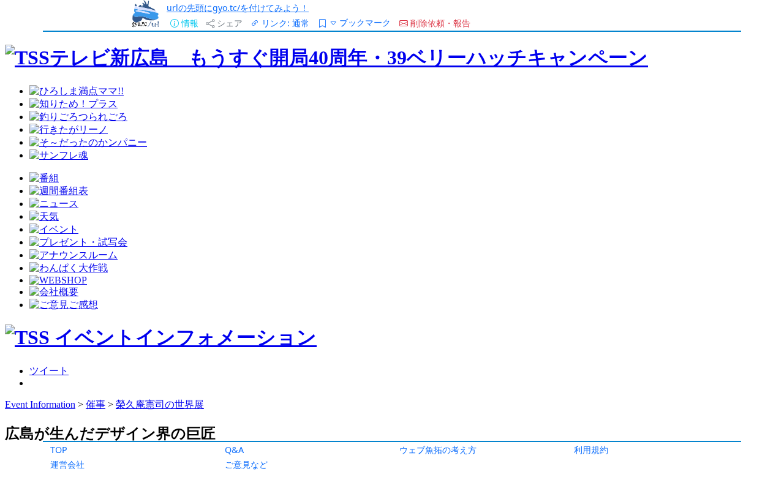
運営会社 (67, 464)
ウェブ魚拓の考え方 (438, 449)
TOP (58, 449)
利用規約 (591, 449)
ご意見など (246, 464)
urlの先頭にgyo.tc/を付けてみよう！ (238, 7)
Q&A (234, 449)
